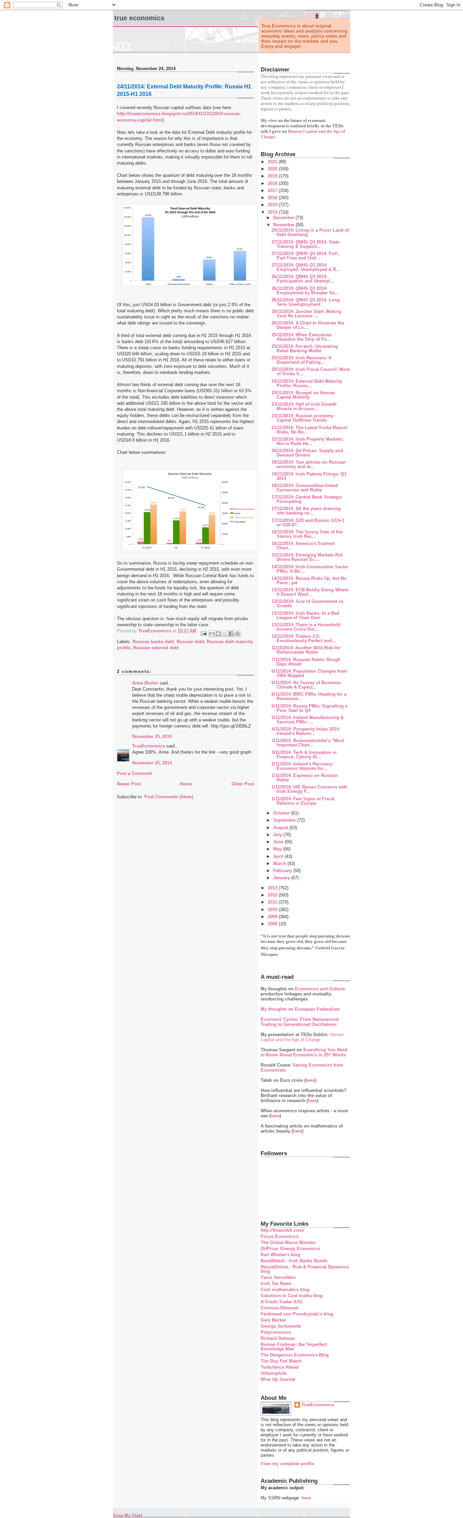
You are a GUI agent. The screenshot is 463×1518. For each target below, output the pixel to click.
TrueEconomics (148, 746)
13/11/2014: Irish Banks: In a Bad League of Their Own (305, 615)
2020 (273, 168)
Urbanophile (273, 1373)
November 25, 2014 (152, 736)
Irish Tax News (276, 1283)
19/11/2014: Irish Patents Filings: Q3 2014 (308, 476)
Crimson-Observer (280, 1307)
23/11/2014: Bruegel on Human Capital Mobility (303, 395)
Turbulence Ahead (280, 1367)
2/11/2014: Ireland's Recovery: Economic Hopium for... (302, 766)
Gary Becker (273, 1320)
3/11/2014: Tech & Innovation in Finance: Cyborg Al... (304, 754)
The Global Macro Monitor (288, 1242)
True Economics (139, 18)
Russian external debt (156, 647)
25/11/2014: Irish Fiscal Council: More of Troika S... (310, 371)
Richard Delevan (278, 1338)
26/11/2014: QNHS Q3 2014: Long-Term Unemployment (306, 302)
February (283, 870)
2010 (273, 909)
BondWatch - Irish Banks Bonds (294, 1260)
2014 (273, 212)
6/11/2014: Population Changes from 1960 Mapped (309, 673)
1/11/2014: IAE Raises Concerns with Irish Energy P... (309, 789)
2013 (273, 887)
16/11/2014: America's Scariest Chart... (303, 545)
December (284, 217)
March (280, 863)
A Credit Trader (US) (281, 1301)
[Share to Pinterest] (237, 633)
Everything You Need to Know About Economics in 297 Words (304, 1052)
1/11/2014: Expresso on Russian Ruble (304, 777)
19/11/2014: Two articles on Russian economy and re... (308, 464)
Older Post (243, 783)
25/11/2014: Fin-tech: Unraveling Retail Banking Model (304, 348)
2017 (273, 190)
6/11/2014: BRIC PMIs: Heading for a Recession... (308, 696)
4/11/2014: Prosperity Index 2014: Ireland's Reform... (305, 731)
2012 (273, 895)
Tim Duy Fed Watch (281, 1361)
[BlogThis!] (218, 633)
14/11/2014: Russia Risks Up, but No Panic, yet (308, 580)
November (284, 224)
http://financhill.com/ (282, 1230)
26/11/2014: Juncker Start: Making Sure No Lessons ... (306, 313)
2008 (273, 923)
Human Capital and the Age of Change (302, 1037)
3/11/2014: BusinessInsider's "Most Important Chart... (307, 742)
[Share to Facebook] (231, 633)
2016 (273, 197)
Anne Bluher (145, 683)
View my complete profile (287, 1463)
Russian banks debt (153, 641)
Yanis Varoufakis (278, 1277)
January (282, 877)
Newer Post (129, 783)
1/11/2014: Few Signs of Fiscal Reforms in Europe (303, 801)
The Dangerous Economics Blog (295, 1354)
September (285, 820)
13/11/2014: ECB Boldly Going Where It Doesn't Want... (309, 592)
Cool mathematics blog (285, 1289)
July (278, 834)
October (282, 813)
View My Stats (127, 1515)
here (310, 1080)
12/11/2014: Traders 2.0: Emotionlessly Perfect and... (303, 638)
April (279, 856)
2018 (273, 183)
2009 (273, 916)
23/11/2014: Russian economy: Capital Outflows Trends (303, 418)
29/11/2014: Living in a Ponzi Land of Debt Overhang (310, 232)
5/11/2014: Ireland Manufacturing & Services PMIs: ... (307, 719)
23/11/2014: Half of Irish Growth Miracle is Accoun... (304, 406)
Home (186, 783)
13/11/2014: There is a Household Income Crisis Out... (305, 627)
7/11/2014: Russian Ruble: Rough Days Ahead (305, 662)
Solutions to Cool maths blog (292, 1295)
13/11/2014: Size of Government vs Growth (307, 603)
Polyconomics (276, 1332)
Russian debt (190, 641)
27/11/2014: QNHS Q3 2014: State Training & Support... (305, 244)
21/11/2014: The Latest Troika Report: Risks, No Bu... (309, 430)
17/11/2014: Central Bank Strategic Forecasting (306, 499)
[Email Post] (203, 633)
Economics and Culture (319, 988)
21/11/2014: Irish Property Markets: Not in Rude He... (307, 441)
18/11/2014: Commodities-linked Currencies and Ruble (304, 487)
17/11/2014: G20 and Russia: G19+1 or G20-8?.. (307, 522)
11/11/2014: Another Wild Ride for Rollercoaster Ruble (306, 650)
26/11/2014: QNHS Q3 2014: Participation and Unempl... (302, 278)
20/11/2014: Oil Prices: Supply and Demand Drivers (307, 453)
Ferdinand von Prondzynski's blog (297, 1313)
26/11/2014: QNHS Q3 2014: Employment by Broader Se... (305, 290)
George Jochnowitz (281, 1326)
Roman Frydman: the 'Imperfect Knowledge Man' (294, 1346)
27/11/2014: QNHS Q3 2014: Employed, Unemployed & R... (305, 267)
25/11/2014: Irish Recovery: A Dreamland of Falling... (301, 360)
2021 (273, 161)
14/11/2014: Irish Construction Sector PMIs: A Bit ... (309, 569)
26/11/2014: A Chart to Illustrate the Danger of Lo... (307, 325)
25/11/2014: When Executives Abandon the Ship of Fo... (301, 337)
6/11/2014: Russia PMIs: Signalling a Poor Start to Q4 (309, 708)
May (278, 848)
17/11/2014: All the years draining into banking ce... (306, 510)
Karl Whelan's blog (280, 1254)
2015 (273, 204)
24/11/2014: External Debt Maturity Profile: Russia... (306, 383)
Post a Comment (134, 773)
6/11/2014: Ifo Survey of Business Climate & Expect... (306, 685)
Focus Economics (280, 1236)
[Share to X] (224, 633)
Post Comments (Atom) (168, 796)
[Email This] (211, 633)
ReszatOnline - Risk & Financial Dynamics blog (305, 1269)
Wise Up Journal (278, 1379)
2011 (273, 902)
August (281, 827)
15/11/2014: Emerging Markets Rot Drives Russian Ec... (306, 557)
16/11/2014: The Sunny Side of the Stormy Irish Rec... (306, 534)
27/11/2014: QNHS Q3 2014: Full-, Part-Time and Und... (305, 255)
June (279, 841)
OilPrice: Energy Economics (290, 1248)
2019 (273, 175)
